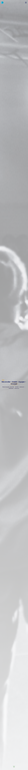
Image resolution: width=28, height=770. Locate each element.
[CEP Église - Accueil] (2, 2)
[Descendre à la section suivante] (14, 766)
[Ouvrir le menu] (26, 3)
